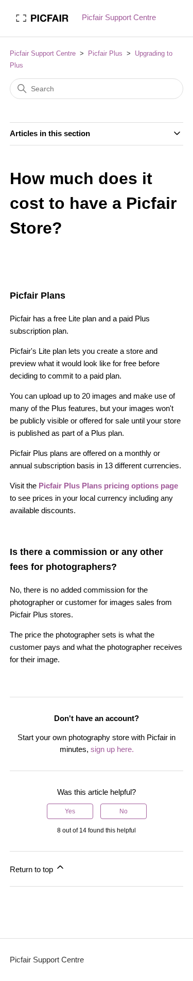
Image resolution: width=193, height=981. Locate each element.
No (123, 811)
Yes (70, 811)
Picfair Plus (105, 53)
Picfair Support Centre (43, 53)
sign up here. (112, 749)
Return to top (32, 869)
